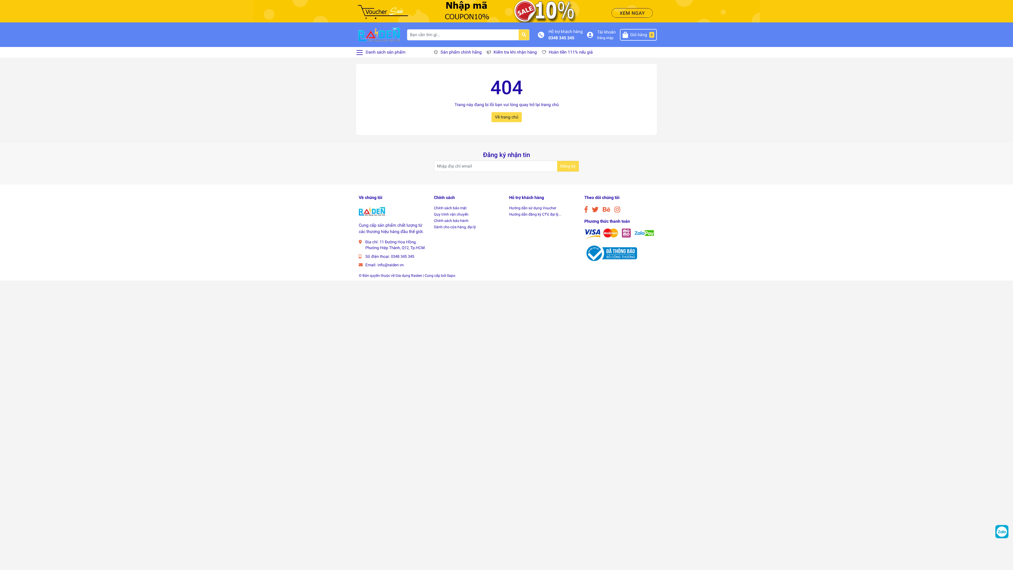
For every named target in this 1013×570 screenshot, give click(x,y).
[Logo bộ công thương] (610, 252)
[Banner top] (506, 10)
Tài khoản (606, 32)
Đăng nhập (605, 38)
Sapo (451, 275)
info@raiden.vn (391, 265)
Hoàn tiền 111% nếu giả (571, 52)
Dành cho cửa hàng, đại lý (455, 227)
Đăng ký (568, 166)
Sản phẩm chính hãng (461, 52)
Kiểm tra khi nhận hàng (515, 52)
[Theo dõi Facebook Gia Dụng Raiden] (586, 209)
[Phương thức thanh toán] (619, 233)
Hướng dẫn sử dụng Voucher (532, 208)
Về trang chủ (506, 117)
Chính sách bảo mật (450, 208)
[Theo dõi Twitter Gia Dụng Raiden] (595, 209)
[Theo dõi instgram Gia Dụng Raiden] (617, 209)
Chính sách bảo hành (451, 220)
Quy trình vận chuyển (451, 214)
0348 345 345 (561, 37)
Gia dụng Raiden (408, 275)
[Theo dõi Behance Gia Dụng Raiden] (606, 209)
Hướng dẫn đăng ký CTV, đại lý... (535, 214)
